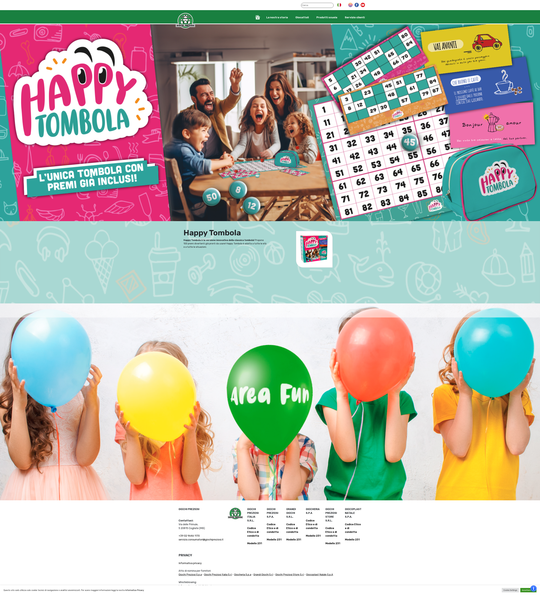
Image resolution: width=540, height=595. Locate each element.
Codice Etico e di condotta (253, 532)
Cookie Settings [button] (510, 590)
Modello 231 (254, 543)
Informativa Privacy (134, 590)
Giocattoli (302, 17)
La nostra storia (277, 17)
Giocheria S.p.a (242, 574)
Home (257, 17)
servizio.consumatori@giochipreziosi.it (201, 539)
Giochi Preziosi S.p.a (190, 574)
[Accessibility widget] (533, 588)
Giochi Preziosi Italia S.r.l (218, 574)
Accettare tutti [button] (528, 590)
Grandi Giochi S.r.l (263, 574)
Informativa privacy (190, 563)
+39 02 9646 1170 (189, 535)
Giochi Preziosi (185, 21)
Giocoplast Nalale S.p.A (319, 574)
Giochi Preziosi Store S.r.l (289, 574)
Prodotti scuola (326, 17)
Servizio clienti (355, 17)
